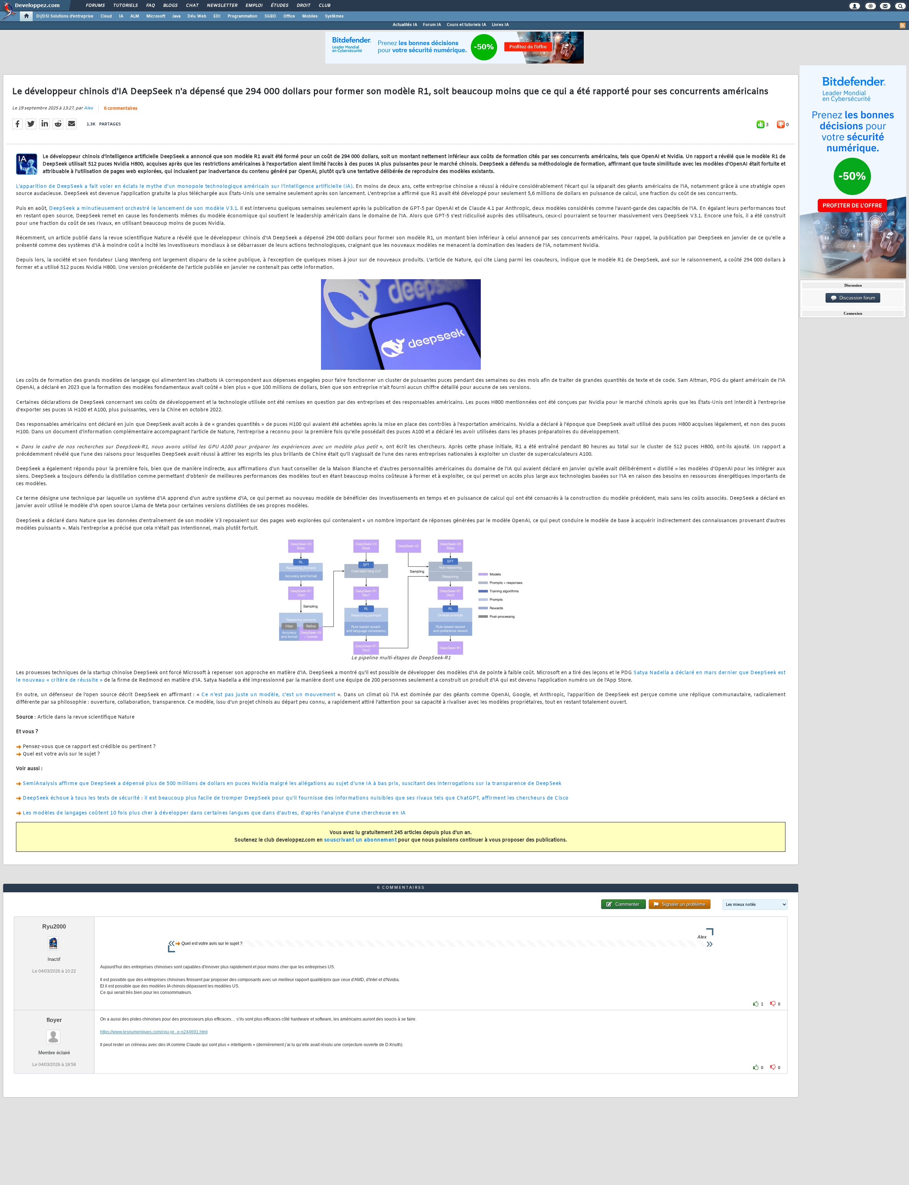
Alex (88, 108)
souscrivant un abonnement (360, 840)
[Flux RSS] (902, 25)
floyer (54, 1020)
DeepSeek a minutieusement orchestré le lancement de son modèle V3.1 (143, 208)
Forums (95, 6)
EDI (217, 16)
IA (121, 16)
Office (289, 16)
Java (176, 16)
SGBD (270, 16)
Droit (303, 6)
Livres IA (500, 24)
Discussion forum (856, 298)
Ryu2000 (54, 927)
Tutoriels (125, 6)
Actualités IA (405, 24)
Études (279, 6)
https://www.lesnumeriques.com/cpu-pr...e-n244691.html (154, 1031)
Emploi (254, 6)
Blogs (170, 6)
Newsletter (222, 6)
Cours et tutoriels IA (466, 24)
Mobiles (310, 16)
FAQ (150, 6)
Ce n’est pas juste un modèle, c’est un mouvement (268, 695)
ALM (134, 16)
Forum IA (432, 24)
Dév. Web (196, 16)
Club (324, 6)
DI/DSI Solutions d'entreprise (64, 16)
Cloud (106, 16)
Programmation (242, 16)
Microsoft (155, 16)
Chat (192, 6)
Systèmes (334, 16)
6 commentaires (120, 109)
